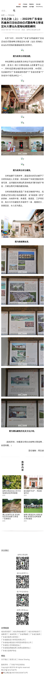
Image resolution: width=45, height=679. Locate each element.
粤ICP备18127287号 (9, 670)
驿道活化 (31, 4)
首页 (20, 4)
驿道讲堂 (18, 6)
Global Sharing (39, 6)
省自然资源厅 (6, 631)
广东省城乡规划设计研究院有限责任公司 (16, 642)
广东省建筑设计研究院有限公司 (13, 640)
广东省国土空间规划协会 (10, 645)
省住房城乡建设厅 (20, 631)
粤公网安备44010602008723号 (15, 673)
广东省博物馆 (23, 634)
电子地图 (31, 6)
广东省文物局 (35, 634)
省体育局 (13, 634)
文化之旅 (38, 4)
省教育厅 (4, 634)
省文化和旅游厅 (34, 631)
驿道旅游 (25, 6)
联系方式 (13, 659)
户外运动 (25, 4)
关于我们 (4, 659)
